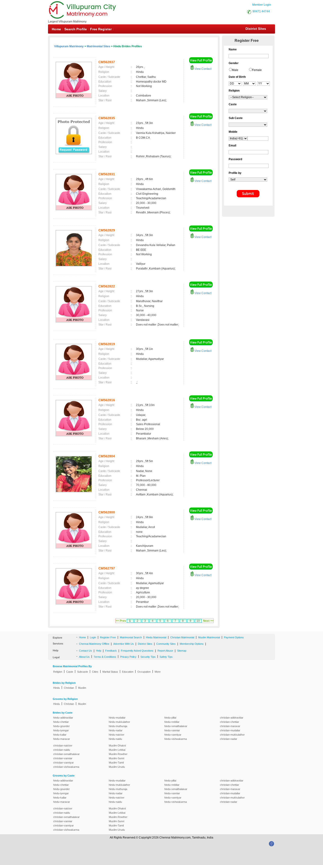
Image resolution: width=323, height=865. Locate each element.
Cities (95, 671)
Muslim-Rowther (118, 754)
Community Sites (166, 643)
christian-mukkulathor (232, 734)
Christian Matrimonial (182, 637)
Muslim (82, 687)
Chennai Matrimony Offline (94, 643)
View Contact (202, 69)
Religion (57, 671)
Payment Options (234, 637)
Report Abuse (165, 650)
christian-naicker (62, 745)
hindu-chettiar (61, 721)
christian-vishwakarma (66, 766)
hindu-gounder (61, 726)
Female (257, 70)
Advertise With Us (123, 643)
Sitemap (181, 650)
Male (235, 70)
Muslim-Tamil (116, 762)
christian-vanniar (62, 758)
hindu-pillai (170, 717)
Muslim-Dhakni (117, 745)
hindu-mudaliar (117, 717)
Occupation (144, 671)
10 (198, 620)
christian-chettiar (229, 721)
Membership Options (192, 643)
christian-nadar (228, 738)
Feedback (111, 650)
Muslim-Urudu (117, 766)
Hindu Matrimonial (156, 637)
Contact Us (85, 650)
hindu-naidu (115, 738)
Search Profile (75, 29)
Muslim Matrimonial (209, 637)
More (158, 671)
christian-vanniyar (63, 762)
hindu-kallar (59, 734)
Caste (69, 671)
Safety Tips (166, 656)
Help (98, 650)
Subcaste (82, 671)
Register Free (108, 637)
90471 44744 (261, 11)
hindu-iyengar (61, 730)
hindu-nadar (115, 730)
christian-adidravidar (231, 717)
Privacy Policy (128, 656)
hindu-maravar (61, 738)
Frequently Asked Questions (137, 650)
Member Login (261, 4)
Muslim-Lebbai (117, 749)
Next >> (208, 620)
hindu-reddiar (171, 721)
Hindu (56, 687)
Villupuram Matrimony (69, 46)
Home (56, 29)
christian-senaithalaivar (66, 754)
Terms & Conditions (105, 656)
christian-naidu (61, 749)
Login (93, 637)
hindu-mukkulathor (119, 721)
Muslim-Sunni (116, 758)
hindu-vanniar (172, 730)
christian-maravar (230, 726)
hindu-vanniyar (172, 734)
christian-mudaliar (230, 730)
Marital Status (110, 671)
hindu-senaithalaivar (175, 726)
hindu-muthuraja (118, 726)
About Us (84, 656)
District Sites (255, 29)
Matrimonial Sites (98, 46)
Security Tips (148, 656)
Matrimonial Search (131, 637)
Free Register (101, 29)
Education (127, 671)
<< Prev (121, 620)
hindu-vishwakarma (175, 738)
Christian (69, 687)
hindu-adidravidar (63, 717)
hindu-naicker (116, 734)
